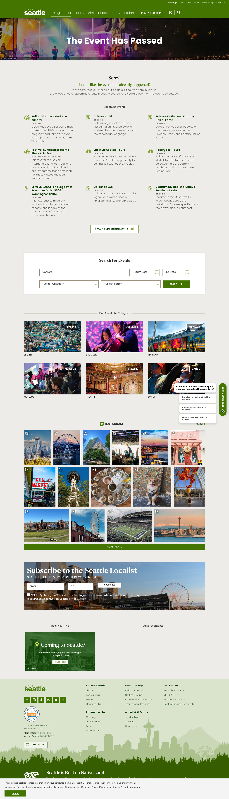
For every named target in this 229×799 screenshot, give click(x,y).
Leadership (131, 717)
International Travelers (137, 704)
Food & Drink (84, 13)
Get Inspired (171, 686)
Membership (207, 3)
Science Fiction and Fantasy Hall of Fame (175, 118)
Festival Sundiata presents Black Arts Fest (50, 152)
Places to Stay (109, 13)
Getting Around (133, 695)
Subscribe (109, 585)
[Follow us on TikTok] (41, 700)
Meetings (172, 3)
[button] (176, 284)
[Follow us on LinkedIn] (63, 700)
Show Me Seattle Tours (109, 150)
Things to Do (61, 13)
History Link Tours (168, 150)
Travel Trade (185, 3)
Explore (129, 13)
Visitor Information (135, 690)
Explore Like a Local (174, 700)
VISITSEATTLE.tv (171, 695)
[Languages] (171, 12)
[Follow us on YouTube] (56, 700)
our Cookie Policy (117, 787)
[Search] (179, 13)
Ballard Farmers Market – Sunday (49, 118)
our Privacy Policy (96, 787)
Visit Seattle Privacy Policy (70, 599)
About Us (220, 3)
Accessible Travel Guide (138, 700)
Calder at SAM (103, 187)
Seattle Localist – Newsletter (179, 704)
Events (89, 700)
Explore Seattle (95, 686)
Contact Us (38, 745)
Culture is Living (104, 116)
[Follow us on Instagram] (34, 700)
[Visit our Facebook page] (27, 700)
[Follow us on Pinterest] (49, 700)
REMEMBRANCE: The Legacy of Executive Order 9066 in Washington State (51, 191)
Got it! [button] (15, 793)
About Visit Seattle (137, 712)
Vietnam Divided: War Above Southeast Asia (175, 189)
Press (196, 3)
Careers (129, 722)
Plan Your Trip (151, 13)
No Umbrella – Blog (174, 690)
